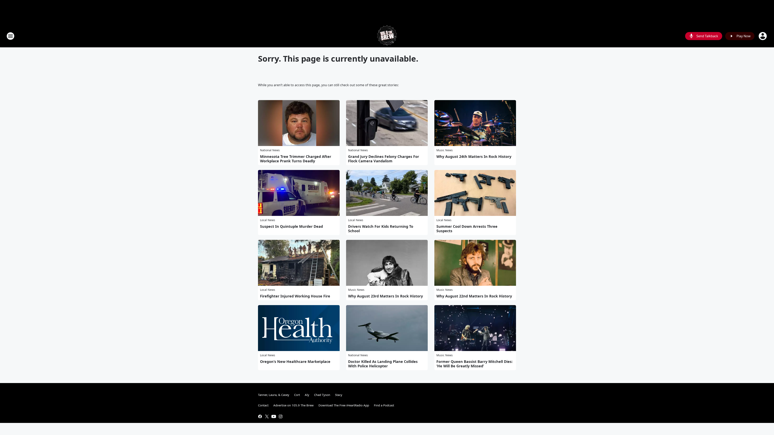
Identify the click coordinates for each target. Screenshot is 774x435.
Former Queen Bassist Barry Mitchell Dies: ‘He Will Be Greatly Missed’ (474, 363)
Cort (297, 395)
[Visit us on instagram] (280, 416)
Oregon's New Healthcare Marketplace (295, 361)
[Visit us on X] (266, 416)
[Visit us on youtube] (273, 416)
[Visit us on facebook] (260, 416)
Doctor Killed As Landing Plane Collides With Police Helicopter (383, 363)
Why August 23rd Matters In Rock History (385, 296)
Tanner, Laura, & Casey (273, 395)
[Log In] (763, 36)
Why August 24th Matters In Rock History (473, 156)
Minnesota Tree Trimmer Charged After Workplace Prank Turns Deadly (295, 158)
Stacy (338, 395)
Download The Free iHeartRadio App (343, 405)
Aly (307, 395)
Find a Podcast (384, 405)
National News (270, 150)
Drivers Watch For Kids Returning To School (380, 228)
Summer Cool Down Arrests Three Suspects (466, 228)
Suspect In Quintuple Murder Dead (291, 226)
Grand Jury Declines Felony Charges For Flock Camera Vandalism (383, 158)
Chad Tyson (322, 395)
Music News (444, 150)
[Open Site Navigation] (10, 36)
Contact (263, 405)
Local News (267, 220)
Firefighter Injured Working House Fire (295, 296)
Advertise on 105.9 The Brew (293, 405)
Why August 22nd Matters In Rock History (474, 296)
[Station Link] (387, 36)
